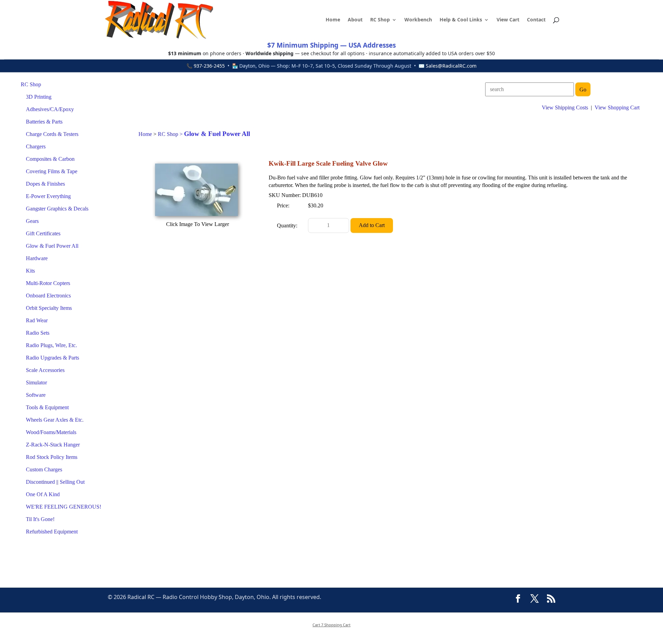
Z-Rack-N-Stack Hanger (53, 445)
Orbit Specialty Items (49, 308)
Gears (32, 221)
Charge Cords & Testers (52, 134)
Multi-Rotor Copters (48, 283)
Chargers (36, 146)
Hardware (37, 258)
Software (36, 395)
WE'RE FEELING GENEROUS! (63, 507)
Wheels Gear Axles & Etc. (55, 420)
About (355, 20)
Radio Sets (37, 333)
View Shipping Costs (565, 107)
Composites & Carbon (50, 159)
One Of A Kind (43, 494)
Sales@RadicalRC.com (451, 65)
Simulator (36, 382)
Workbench (418, 20)
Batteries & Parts (44, 122)
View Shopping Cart (617, 107)
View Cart (508, 20)
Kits (30, 271)
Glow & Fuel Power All (52, 246)
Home (333, 20)
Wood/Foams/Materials (51, 432)
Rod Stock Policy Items (51, 457)
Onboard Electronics (48, 295)
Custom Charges (44, 469)
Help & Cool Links (461, 20)
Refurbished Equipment (52, 531)
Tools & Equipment (47, 407)
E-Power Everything (48, 196)
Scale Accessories (45, 370)
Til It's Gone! (40, 519)
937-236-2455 (209, 65)
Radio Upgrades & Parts (52, 358)
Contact (536, 20)
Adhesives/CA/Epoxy (50, 109)
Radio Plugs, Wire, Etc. (51, 345)
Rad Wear (37, 320)
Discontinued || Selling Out (55, 482)
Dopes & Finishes (45, 184)
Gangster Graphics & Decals (57, 209)
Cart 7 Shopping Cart (331, 624)
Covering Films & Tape (51, 171)
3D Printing (38, 97)
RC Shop (380, 20)
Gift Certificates (43, 233)
